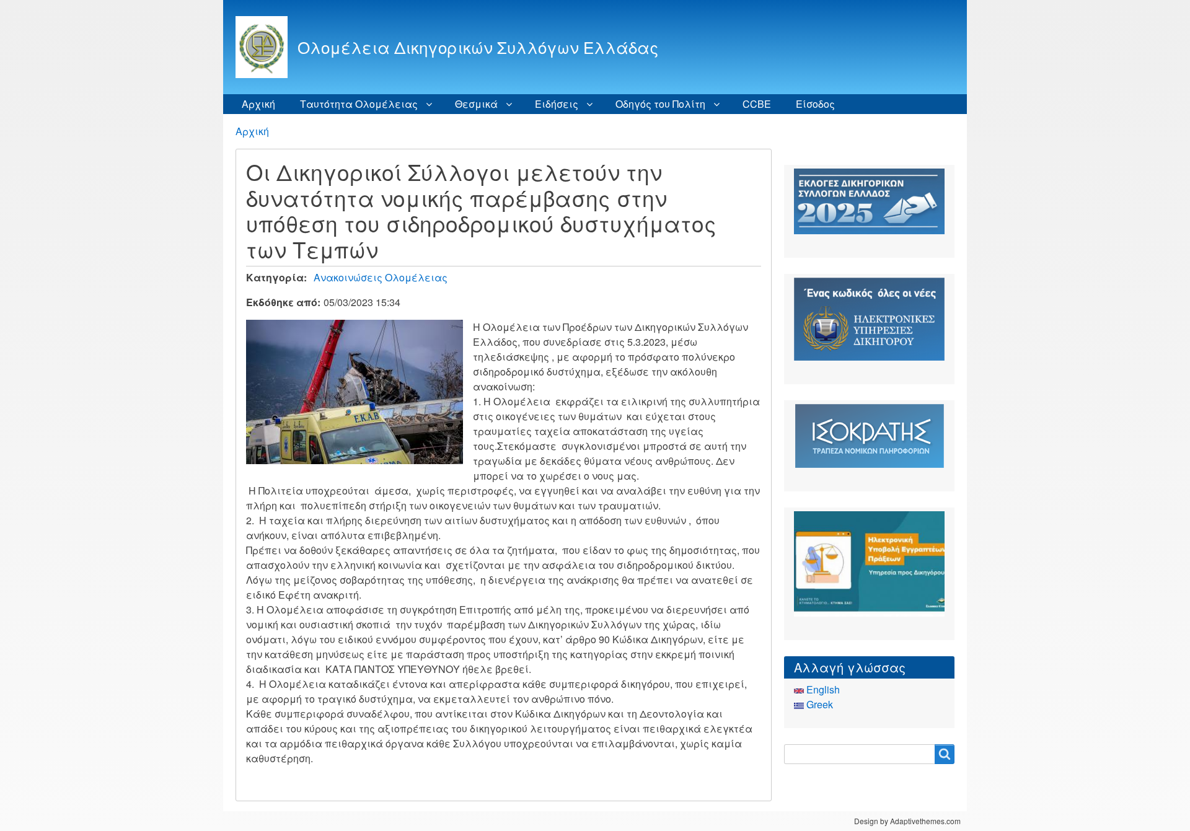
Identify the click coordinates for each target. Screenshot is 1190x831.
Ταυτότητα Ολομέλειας (359, 104)
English (822, 689)
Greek (818, 704)
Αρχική (258, 104)
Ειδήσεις (556, 104)
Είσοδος (815, 104)
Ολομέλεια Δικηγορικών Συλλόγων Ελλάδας (478, 46)
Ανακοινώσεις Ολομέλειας (380, 277)
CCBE (757, 104)
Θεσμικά (476, 104)
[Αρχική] (267, 47)
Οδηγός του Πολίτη (660, 104)
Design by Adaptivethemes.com (907, 821)
